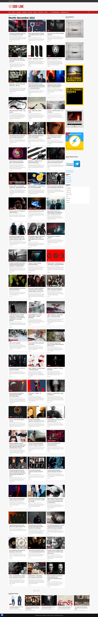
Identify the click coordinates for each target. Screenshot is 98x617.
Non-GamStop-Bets (55, 12)
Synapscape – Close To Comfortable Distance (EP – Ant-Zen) (17, 84)
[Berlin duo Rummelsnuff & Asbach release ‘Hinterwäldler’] (37, 128)
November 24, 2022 (39, 212)
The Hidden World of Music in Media (36, 211)
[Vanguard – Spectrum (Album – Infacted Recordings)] (37, 255)
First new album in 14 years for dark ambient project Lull (55, 420)
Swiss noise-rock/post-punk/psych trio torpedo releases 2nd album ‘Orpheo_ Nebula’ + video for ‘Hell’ (36, 290)
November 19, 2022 (38, 422)
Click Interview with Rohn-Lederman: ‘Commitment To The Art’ (36, 420)
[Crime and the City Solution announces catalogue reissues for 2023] (37, 463)
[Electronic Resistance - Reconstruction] (74, 119)
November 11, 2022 (38, 578)
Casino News (34, 208)
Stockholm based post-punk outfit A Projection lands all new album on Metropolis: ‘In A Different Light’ (17, 264)
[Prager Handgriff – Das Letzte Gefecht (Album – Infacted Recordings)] (37, 307)
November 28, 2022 (20, 138)
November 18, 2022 (58, 422)
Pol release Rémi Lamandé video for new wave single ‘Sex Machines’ (16, 607)
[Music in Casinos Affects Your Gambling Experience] (56, 436)
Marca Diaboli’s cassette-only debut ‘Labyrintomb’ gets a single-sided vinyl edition (81, 608)
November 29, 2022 (39, 89)
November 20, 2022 (38, 396)
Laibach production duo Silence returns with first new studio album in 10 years (17, 60)
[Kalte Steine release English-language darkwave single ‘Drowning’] (49, 600)
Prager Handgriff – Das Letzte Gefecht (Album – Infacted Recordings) (34, 316)
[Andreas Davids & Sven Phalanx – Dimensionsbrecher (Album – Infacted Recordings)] (18, 386)
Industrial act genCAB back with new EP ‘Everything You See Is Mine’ (17, 34)
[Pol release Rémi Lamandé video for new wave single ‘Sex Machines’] (16, 600)
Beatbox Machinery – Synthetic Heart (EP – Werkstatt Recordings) (36, 186)
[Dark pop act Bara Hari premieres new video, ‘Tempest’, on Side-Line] (37, 436)
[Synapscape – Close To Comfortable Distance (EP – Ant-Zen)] (18, 76)
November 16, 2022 (58, 473)
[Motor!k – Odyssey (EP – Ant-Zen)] (37, 51)
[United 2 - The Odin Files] (74, 51)
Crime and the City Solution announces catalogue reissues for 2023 (35, 472)
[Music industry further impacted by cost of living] (37, 335)
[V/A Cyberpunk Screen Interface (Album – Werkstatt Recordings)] (18, 153)
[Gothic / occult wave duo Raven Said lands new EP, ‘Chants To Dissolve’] (56, 153)
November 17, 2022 (58, 446)
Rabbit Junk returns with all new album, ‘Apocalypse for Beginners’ (55, 289)
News (10, 12)
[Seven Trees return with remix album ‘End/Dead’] (56, 26)
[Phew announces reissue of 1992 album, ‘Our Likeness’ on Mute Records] (56, 128)
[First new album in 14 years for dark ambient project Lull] (56, 412)
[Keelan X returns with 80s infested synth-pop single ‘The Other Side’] (18, 491)
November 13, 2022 (38, 553)
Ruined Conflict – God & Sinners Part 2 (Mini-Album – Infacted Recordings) (55, 263)
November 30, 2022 (20, 36)
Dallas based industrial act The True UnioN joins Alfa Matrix (17, 289)
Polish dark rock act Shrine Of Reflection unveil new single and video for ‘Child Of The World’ (54, 85)
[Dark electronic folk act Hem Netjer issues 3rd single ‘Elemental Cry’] (18, 128)
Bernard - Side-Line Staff (13, 36)
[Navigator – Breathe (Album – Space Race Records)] (56, 386)
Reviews (13, 12)
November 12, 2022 (19, 578)
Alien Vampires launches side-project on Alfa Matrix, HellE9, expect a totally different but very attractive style (36, 238)
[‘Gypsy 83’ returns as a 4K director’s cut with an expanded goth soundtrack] (65, 600)
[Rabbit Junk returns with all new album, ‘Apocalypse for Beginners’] (56, 281)
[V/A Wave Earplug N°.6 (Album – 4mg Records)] (18, 103)
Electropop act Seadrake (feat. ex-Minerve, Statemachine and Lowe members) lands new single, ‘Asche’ (17, 238)
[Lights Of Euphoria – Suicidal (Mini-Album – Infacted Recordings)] (56, 307)
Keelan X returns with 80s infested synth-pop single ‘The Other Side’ (17, 499)
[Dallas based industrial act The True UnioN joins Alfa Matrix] (18, 281)
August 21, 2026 (20, 609)
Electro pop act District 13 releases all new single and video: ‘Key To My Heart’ (36, 35)
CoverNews (56, 615)
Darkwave (35, 12)
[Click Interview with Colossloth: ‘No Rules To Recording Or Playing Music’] (56, 178)
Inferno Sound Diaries (32, 60)
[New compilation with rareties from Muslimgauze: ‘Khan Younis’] (18, 543)
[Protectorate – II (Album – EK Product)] (37, 386)
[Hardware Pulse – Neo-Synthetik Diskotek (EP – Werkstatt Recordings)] (18, 178)
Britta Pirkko (28, 610)
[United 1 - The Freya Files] (74, 29)
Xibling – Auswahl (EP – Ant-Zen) (54, 58)
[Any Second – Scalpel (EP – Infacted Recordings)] (56, 361)
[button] (88, 12)
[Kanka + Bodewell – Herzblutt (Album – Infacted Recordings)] (37, 361)
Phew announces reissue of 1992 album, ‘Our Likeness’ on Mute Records (54, 137)
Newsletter (19, 12)
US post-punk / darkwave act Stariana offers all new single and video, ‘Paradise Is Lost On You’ (54, 212)
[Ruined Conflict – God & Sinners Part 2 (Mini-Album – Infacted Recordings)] (56, 255)
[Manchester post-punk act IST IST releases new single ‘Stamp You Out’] (18, 518)
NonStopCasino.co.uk (64, 12)
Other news (11, 208)
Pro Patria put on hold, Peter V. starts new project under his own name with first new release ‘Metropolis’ (55, 526)
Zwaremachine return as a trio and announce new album (17, 369)
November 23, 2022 (58, 215)
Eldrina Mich (30, 242)
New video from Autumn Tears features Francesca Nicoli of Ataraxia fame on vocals (55, 344)
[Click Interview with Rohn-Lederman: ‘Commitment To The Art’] (37, 412)
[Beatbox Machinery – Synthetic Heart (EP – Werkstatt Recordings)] (37, 178)
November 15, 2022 (58, 504)
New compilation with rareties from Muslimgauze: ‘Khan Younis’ (17, 551)
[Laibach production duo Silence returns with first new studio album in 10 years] (18, 51)
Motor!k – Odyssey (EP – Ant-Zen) (35, 58)
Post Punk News (68, 176)
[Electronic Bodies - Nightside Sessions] (74, 74)
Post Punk (30, 12)
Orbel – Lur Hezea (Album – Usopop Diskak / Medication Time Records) (17, 576)
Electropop (40, 12)
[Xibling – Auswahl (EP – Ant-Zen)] (56, 51)
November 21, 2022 (20, 344)
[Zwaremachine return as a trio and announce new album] (18, 361)
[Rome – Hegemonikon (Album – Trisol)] (37, 103)
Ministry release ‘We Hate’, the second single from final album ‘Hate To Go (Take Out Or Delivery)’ (33, 608)
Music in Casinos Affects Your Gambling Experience (53, 444)
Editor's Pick (68, 192)
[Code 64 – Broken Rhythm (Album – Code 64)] (18, 412)
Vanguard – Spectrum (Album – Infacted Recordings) (35, 263)
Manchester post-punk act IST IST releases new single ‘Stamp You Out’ (17, 525)
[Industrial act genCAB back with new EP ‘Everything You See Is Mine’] (18, 26)
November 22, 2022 (16, 291)
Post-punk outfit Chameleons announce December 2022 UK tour (54, 471)
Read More (10, 41)
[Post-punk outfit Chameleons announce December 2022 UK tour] (56, 463)
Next (38, 590)
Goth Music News (69, 180)
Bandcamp (24, 12)
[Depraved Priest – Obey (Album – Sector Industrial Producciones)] (37, 568)
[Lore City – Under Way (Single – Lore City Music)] (56, 103)
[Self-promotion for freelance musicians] (56, 229)
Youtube (67, 202)
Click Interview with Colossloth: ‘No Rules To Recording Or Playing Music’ (55, 186)
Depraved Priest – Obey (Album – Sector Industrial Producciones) (35, 576)
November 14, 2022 (58, 529)
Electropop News (68, 181)
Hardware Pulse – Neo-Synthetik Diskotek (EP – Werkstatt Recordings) (17, 186)
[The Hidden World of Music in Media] (37, 203)
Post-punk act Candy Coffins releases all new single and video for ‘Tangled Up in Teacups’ (36, 500)
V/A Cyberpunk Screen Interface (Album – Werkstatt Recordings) (16, 161)
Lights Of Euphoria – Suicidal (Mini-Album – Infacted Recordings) (55, 315)
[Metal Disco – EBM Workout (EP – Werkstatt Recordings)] (37, 153)
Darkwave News (68, 178)
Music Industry (69, 194)
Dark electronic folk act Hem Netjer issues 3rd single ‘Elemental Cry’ (17, 136)
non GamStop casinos (69, 170)
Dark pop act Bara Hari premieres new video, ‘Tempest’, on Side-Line (36, 444)
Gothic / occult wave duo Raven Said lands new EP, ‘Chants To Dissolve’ (55, 161)
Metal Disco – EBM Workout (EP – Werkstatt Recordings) (35, 161)
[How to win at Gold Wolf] (18, 335)
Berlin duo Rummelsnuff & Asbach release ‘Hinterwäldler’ (35, 136)
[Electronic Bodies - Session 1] (74, 96)
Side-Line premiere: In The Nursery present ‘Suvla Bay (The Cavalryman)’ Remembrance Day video (55, 578)
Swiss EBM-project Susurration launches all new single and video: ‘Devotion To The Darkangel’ (36, 526)
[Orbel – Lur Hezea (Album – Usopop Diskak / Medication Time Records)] (18, 568)
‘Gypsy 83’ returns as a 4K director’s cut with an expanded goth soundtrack (65, 607)
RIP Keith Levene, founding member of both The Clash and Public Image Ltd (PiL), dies (55, 552)
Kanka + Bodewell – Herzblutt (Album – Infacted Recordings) (36, 369)
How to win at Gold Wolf (14, 343)
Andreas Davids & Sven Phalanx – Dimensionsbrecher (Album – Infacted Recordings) (16, 395)
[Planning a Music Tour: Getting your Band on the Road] (18, 203)
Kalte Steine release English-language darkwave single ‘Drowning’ (48, 607)
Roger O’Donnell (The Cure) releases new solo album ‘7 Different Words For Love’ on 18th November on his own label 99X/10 (55, 500)
